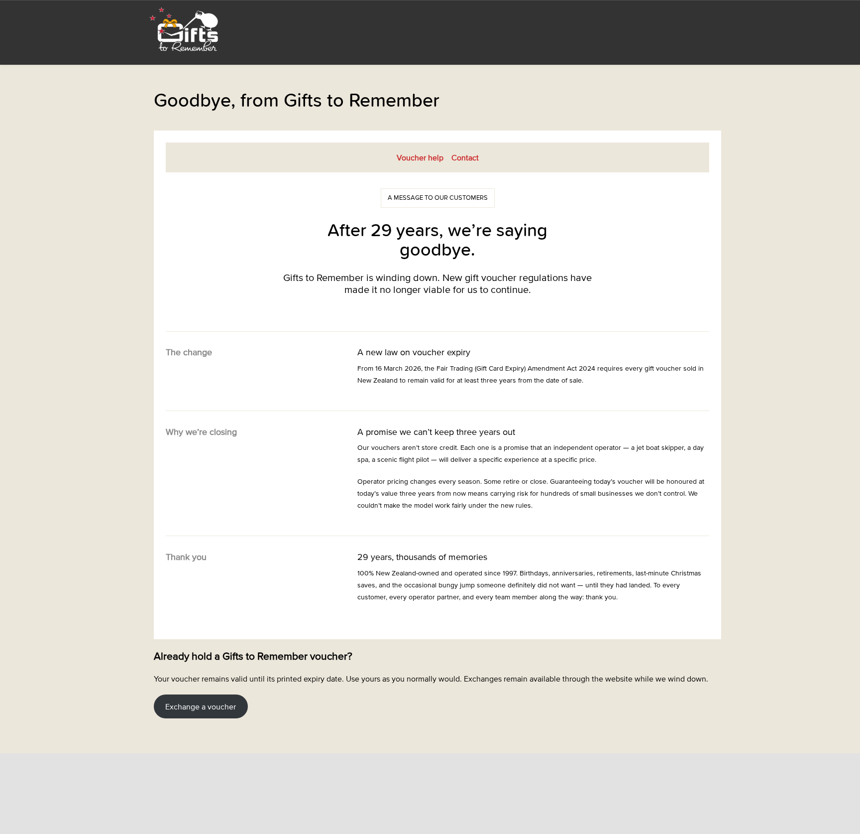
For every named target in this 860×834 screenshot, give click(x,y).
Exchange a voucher (200, 706)
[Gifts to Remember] (184, 28)
